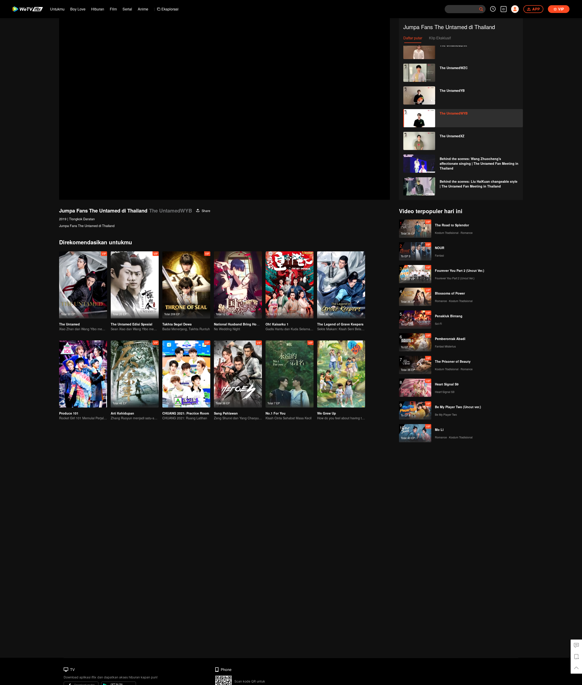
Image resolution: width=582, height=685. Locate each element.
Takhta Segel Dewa (177, 324)
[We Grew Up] (341, 374)
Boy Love (77, 9)
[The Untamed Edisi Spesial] (135, 284)
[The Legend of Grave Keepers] (341, 284)
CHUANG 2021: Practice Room (185, 413)
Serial (127, 9)
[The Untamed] (83, 284)
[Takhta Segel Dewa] (186, 284)
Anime (143, 9)
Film (113, 9)
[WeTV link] (28, 9)
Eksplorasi (169, 9)
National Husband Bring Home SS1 (241, 324)
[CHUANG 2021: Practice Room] (186, 374)
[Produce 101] (83, 374)
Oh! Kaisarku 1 (277, 324)
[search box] (481, 9)
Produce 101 (68, 413)
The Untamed (69, 324)
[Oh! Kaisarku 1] (290, 284)
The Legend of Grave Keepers (340, 324)
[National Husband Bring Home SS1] (238, 284)
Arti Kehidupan (122, 413)
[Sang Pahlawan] (238, 374)
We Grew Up (326, 413)
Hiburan (97, 9)
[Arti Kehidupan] (135, 374)
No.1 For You (276, 413)
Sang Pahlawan (226, 413)
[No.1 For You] (290, 374)
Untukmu (57, 9)
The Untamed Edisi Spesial (131, 324)
